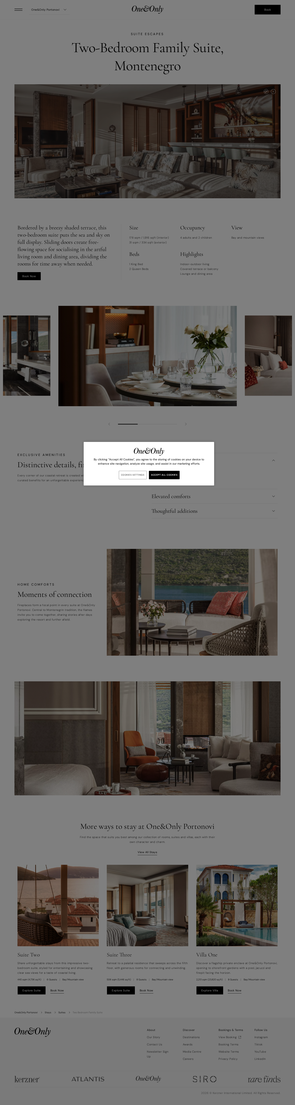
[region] (149, 463)
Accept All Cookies (164, 474)
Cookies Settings (132, 474)
